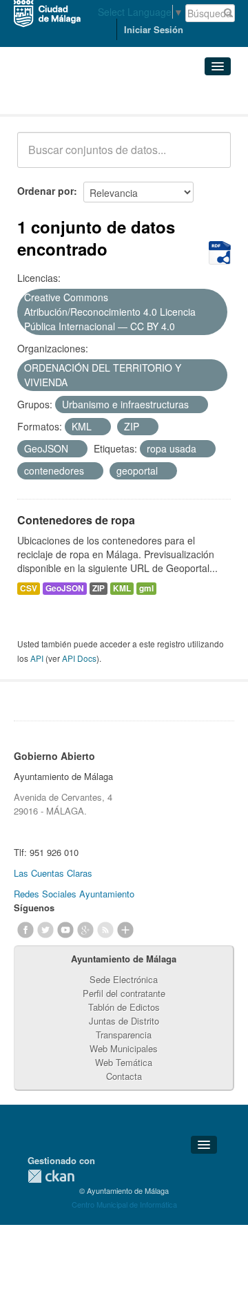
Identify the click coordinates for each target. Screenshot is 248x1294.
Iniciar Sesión (153, 29)
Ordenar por (45, 191)
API (36, 658)
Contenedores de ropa (76, 520)
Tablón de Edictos (124, 1007)
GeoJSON (64, 588)
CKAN (51, 1176)
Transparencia (124, 1034)
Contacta (124, 1076)
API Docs (79, 658)
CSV (28, 588)
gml (146, 588)
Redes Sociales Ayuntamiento (74, 893)
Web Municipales (124, 1048)
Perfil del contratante (124, 993)
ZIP (98, 588)
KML (122, 588)
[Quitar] (182, 326)
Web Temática (123, 1062)
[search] (210, 157)
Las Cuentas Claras (53, 872)
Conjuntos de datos (78, 97)
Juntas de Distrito (124, 1020)
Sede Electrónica (124, 979)
